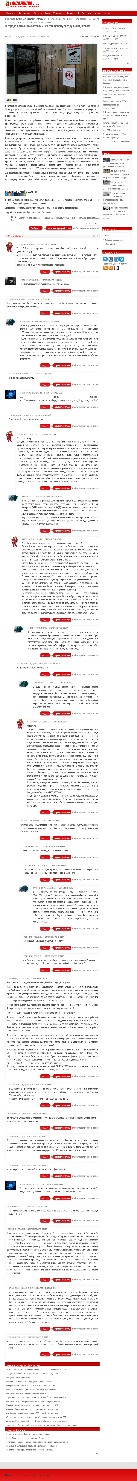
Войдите (36, 228)
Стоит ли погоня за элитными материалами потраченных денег (116, 174)
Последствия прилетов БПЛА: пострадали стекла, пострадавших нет (115, 104)
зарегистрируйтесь (59, 228)
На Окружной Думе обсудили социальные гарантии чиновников (31, 1445)
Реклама (106, 13)
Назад (13, 216)
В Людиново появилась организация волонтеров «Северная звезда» (33, 1401)
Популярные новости (29, 1475)
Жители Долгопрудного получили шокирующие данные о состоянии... (116, 185)
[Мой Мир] (12, 194)
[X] (15, 194)
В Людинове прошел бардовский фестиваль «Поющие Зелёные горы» (116, 115)
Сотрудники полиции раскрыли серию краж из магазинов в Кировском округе (37, 1441)
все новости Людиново (121, 141)
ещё (128, 62)
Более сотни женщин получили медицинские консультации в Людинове (115, 80)
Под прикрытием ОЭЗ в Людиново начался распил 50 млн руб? (30, 1385)
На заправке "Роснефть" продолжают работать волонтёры (29, 1449)
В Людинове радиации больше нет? (20, 1377)
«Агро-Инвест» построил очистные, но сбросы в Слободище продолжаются (36, 1397)
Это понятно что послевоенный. (116, 48)
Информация (23, 13)
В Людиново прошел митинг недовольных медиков (26, 1393)
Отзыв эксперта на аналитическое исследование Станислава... (114, 196)
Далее (13, 220)
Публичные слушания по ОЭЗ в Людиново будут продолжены (30, 1381)
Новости (9, 13)
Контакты (85, 13)
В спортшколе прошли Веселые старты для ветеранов (28, 1434)
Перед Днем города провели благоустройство (25, 1438)
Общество (95, 36)
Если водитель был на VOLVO (114, 35)
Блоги (47, 13)
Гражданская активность (53, 217)
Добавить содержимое (114, 240)
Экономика (84, 36)
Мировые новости (12, 1475)
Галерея (36, 13)
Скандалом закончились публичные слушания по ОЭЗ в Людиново (32, 1373)
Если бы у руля (109, 43)
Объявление (110, 243)
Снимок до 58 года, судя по (114, 28)
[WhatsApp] (24, 194)
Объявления (57, 13)
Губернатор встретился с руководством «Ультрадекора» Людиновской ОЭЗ (36, 1417)
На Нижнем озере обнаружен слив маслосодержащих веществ (31, 1389)
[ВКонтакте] (6, 194)
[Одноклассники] (9, 194)
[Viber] (21, 194)
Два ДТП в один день (112, 130)
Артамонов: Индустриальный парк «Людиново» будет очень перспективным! (37, 1421)
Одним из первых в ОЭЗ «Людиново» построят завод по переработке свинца (36, 1369)
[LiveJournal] (18, 194)
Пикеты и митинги (92, 223)
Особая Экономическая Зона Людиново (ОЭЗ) (81, 217)
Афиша (97, 13)
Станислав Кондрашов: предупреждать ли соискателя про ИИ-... (115, 211)
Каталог (70, 13)
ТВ (78, 13)
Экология (22, 217)
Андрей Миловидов (34, 217)
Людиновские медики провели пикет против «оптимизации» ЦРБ (32, 1405)
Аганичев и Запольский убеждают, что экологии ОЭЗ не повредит (32, 1409)
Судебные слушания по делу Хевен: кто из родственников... (116, 163)
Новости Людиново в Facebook (115, 263)
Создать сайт (44, 1475)
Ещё (98, 1453)
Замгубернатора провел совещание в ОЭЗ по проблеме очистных (32, 1413)
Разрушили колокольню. (112, 55)
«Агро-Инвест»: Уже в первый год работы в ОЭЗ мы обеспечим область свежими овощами (41, 1425)
